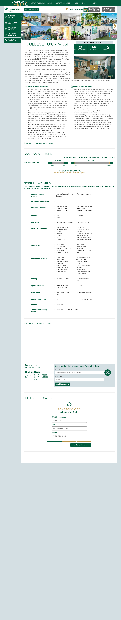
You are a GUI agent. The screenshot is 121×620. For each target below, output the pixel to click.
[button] (115, 26)
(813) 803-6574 (76, 9)
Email (54, 425)
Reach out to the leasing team (78, 187)
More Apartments (31, 9)
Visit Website (32, 365)
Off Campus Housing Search (41, 3)
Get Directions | (62, 384)
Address (58, 369)
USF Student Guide (63, 3)
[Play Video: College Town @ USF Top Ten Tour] (94, 67)
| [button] (80, 445)
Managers (93, 3)
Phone (54, 432)
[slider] (52, 163)
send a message (109, 157)
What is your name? (59, 417)
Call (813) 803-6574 (95, 157)
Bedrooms (58, 160)
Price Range (92, 160)
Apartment (59, 376)
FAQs (83, 3)
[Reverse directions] (107, 373)
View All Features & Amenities (39, 143)
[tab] (13, 16)
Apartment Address (35, 367)
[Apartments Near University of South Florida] (17, 3)
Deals (76, 3)
